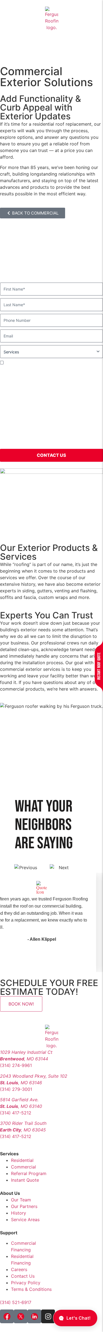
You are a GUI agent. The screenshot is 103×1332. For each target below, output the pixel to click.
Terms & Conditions (31, 1289)
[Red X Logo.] (20, 1316)
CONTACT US (51, 455)
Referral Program (28, 1173)
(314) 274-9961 (16, 1065)
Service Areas (25, 1219)
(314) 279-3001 (16, 1089)
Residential (22, 1160)
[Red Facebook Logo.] (7, 1316)
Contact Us (23, 1276)
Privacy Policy (73, 436)
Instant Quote (25, 1180)
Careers (19, 1269)
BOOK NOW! (21, 1004)
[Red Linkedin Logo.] (34, 1316)
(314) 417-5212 (15, 1113)
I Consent (13, 362)
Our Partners (24, 1206)
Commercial (23, 1167)
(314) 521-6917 (15, 1302)
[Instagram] (48, 1316)
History (18, 1213)
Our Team (21, 1200)
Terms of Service (17, 443)
